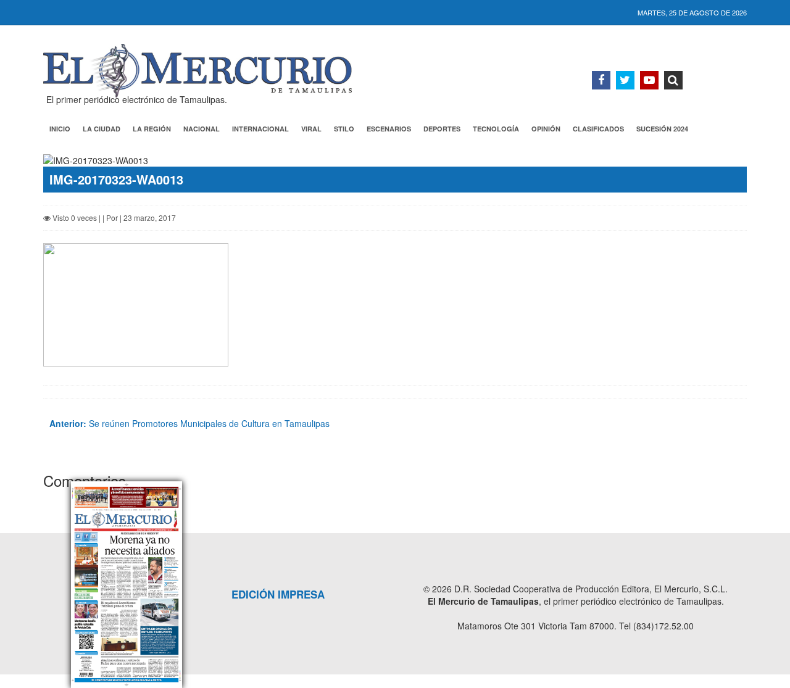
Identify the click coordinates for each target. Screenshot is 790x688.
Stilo (344, 128)
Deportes (441, 128)
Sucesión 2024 (662, 128)
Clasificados (598, 128)
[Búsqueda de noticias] (673, 80)
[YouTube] (649, 80)
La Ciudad (101, 128)
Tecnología (496, 128)
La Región (152, 128)
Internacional (260, 128)
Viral (311, 128)
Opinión (545, 128)
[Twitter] (625, 80)
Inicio (59, 128)
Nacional (201, 128)
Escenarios (389, 128)
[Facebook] (601, 80)
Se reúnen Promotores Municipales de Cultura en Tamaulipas (189, 423)
